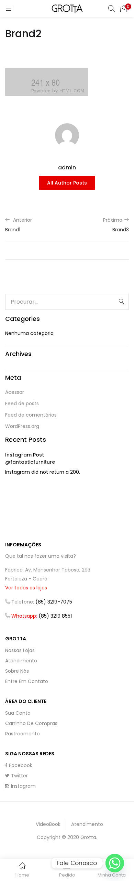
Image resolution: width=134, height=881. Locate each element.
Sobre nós (17, 671)
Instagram (23, 786)
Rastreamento (22, 733)
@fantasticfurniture (30, 462)
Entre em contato (26, 681)
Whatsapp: (41, 615)
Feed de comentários (31, 414)
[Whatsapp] (114, 863)
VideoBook (48, 824)
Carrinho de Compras (31, 723)
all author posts (67, 182)
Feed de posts (22, 403)
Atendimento (21, 660)
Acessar (14, 392)
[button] (124, 8)
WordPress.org (22, 426)
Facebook (20, 765)
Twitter (19, 775)
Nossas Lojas (20, 650)
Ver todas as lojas (26, 587)
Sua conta (18, 713)
